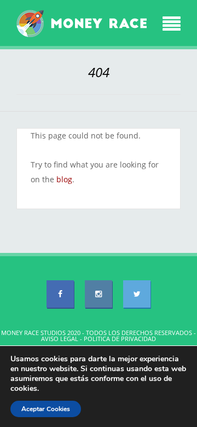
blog (64, 179)
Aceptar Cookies (45, 409)
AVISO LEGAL (59, 338)
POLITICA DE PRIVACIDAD (120, 338)
